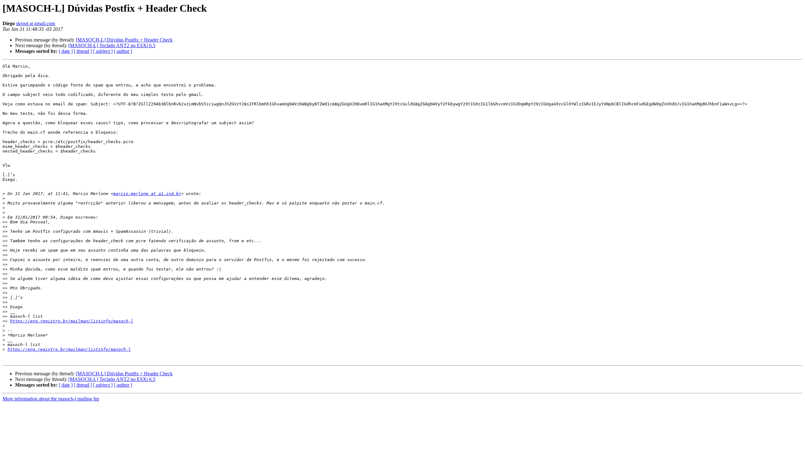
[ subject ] (103, 51)
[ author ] (123, 51)
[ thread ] (83, 51)
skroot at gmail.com (35, 23)
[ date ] (66, 51)
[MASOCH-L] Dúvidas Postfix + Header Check (124, 39)
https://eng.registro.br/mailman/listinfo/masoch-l (71, 321)
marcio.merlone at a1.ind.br (147, 193)
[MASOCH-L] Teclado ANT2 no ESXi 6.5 (111, 45)
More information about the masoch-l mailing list (51, 398)
